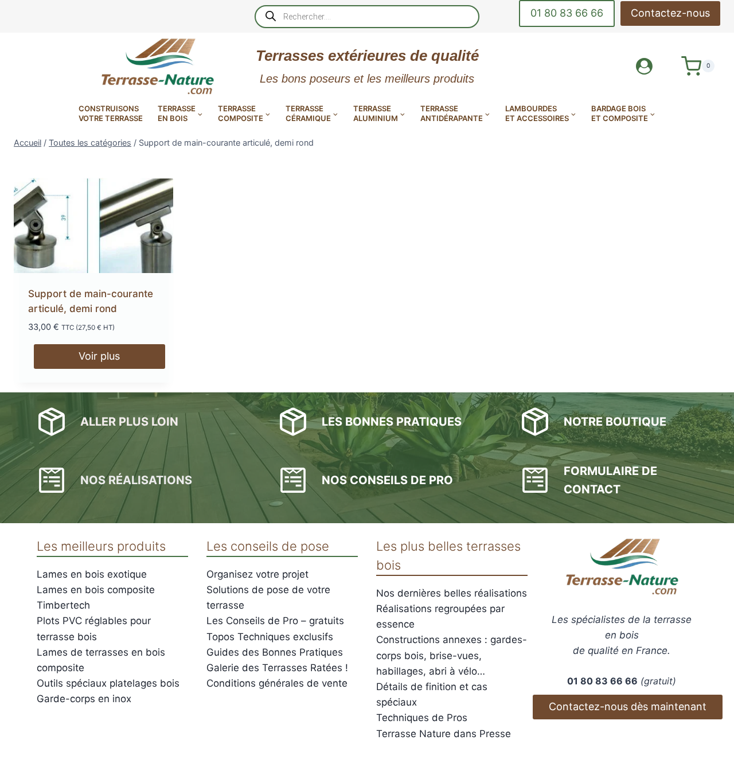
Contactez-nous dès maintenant (627, 706)
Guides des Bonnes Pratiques (274, 652)
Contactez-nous (670, 13)
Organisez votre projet (257, 574)
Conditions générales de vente (277, 683)
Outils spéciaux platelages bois (108, 683)
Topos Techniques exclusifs (269, 636)
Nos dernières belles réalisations (451, 593)
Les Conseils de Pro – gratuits (275, 620)
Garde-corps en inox (84, 698)
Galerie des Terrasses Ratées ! (277, 667)
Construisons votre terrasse (111, 113)
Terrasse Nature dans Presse (443, 733)
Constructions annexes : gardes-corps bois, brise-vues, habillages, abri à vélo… (451, 655)
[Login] (644, 66)
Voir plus (99, 356)
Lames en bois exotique (92, 574)
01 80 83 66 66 (566, 13)
